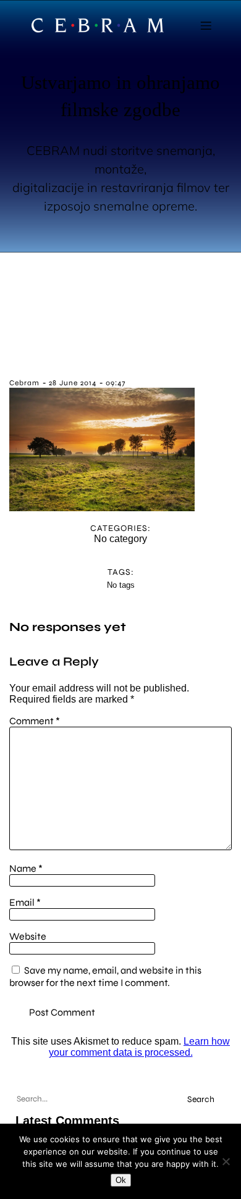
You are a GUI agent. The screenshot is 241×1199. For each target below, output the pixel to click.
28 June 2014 (72, 382)
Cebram (24, 382)
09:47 (115, 382)
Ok (121, 1180)
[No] (225, 1161)
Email (25, 902)
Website (27, 936)
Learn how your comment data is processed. (139, 1047)
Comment (34, 721)
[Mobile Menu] (205, 25)
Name (26, 868)
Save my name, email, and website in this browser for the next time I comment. (105, 976)
